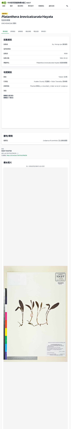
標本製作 (31, 6)
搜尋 (3, 6)
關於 (11, 6)
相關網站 (41, 6)
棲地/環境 (28, 31)
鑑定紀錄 (36, 31)
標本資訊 (5, 31)
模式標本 (20, 6)
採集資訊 (12, 31)
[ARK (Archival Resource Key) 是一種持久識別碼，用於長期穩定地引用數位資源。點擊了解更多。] (17, 153)
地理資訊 (20, 31)
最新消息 (51, 6)
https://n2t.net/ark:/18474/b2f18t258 (17, 155)
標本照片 (43, 31)
